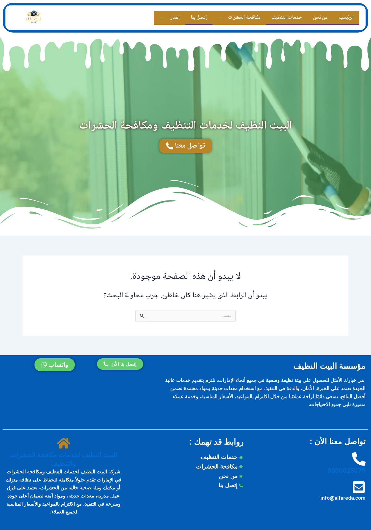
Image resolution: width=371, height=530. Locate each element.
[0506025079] (359, 459)
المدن (174, 17)
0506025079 (347, 470)
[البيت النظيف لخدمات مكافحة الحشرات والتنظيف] (63, 443)
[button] (227, 18)
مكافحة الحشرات (244, 17)
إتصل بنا (199, 17)
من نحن (320, 17)
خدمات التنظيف (286, 17)
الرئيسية (346, 17)
